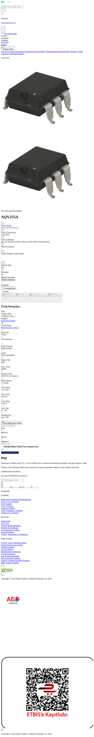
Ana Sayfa (5, 51)
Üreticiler (4, 40)
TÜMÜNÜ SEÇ (7, 316)
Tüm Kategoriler (10, 34)
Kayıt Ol (12, 23)
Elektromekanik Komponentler (58, 51)
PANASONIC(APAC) (10, 328)
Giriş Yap (4, 23)
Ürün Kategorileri (17, 51)
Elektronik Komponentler (35, 51)
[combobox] (2, 565)
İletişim (4, 45)
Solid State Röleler (16, 54)
